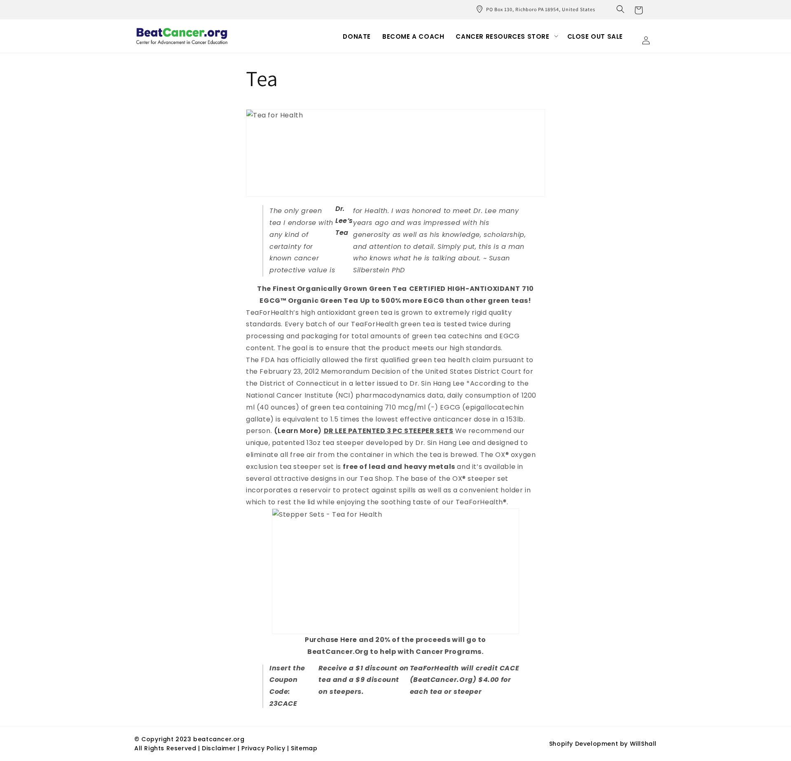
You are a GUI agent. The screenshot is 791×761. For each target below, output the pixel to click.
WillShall (643, 744)
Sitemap (304, 748)
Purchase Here (331, 639)
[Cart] (639, 9)
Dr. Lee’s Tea (344, 220)
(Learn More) (298, 431)
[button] (620, 9)
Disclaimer (220, 748)
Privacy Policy (263, 748)
